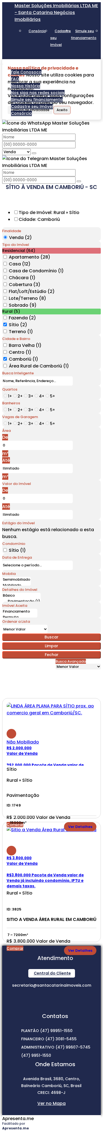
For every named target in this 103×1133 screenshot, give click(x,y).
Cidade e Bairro (16, 338)
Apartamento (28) (29, 257)
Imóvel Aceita (14, 605)
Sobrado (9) (23, 305)
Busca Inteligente (18, 373)
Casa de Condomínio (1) (36, 271)
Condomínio (13, 543)
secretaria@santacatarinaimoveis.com (51, 985)
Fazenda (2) (22, 318)
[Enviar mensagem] (34, 153)
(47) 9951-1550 (36, 1055)
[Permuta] (19, 617)
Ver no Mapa (51, 1103)
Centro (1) (20, 352)
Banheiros (11, 403)
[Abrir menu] (1, 62)
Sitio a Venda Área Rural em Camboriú (51, 920)
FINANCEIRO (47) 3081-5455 (49, 1039)
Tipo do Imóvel (15, 244)
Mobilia (9, 573)
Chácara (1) (22, 278)
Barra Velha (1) (25, 345)
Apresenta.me (18, 1118)
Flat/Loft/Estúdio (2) (32, 291)
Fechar (52, 654)
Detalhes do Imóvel (19, 589)
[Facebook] (51, 1007)
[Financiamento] (19, 611)
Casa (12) (19, 264)
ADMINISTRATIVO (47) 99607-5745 (55, 1047)
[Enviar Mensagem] (79, 181)
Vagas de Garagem (20, 416)
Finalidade (11, 231)
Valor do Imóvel (16, 483)
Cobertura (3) (24, 284)
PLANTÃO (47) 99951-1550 (47, 1030)
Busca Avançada (70, 661)
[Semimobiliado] (16, 580)
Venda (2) (20, 237)
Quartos (9, 389)
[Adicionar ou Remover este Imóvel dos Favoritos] (11, 734)
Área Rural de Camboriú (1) (39, 366)
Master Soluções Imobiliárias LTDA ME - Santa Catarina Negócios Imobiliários (56, 12)
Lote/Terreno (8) (27, 298)
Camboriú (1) (23, 359)
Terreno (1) (21, 331)
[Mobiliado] (16, 585)
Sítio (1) (17, 550)
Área (6, 430)
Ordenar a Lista (16, 621)
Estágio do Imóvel (18, 523)
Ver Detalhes (80, 826)
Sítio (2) (18, 325)
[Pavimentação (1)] (21, 601)
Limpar (51, 646)
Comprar (15, 948)
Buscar (51, 637)
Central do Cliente (52, 973)
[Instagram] (51, 997)
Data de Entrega (17, 557)
